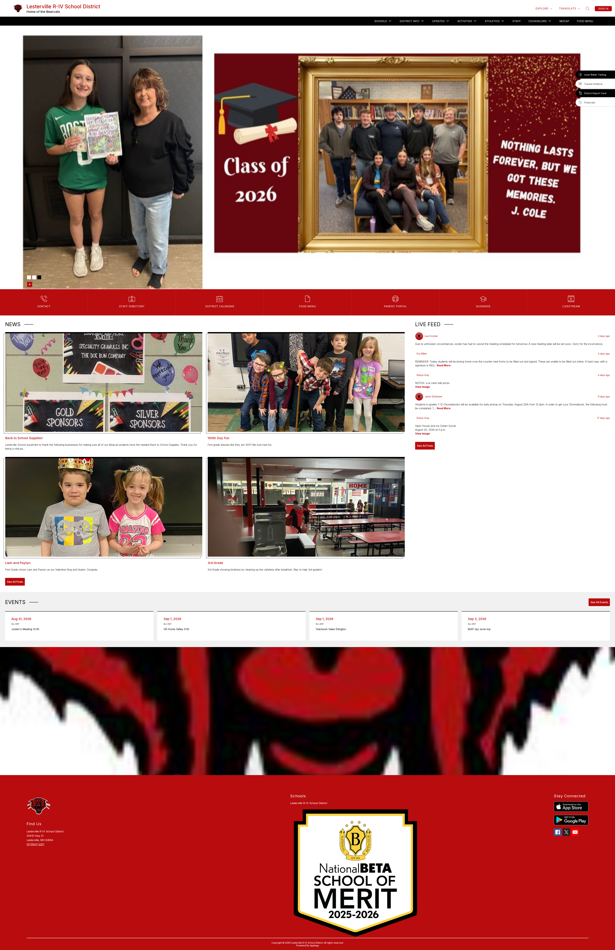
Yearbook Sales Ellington (332, 629)
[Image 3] (39, 277)
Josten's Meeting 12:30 (26, 629)
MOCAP (564, 21)
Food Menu (585, 21)
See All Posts (15, 581)
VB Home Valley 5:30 (177, 629)
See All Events (599, 602)
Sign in (603, 8)
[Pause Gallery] (29, 284)
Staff (516, 21)
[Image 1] (29, 277)
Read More (444, 365)
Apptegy (314, 945)
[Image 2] (34, 277)
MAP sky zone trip (480, 629)
